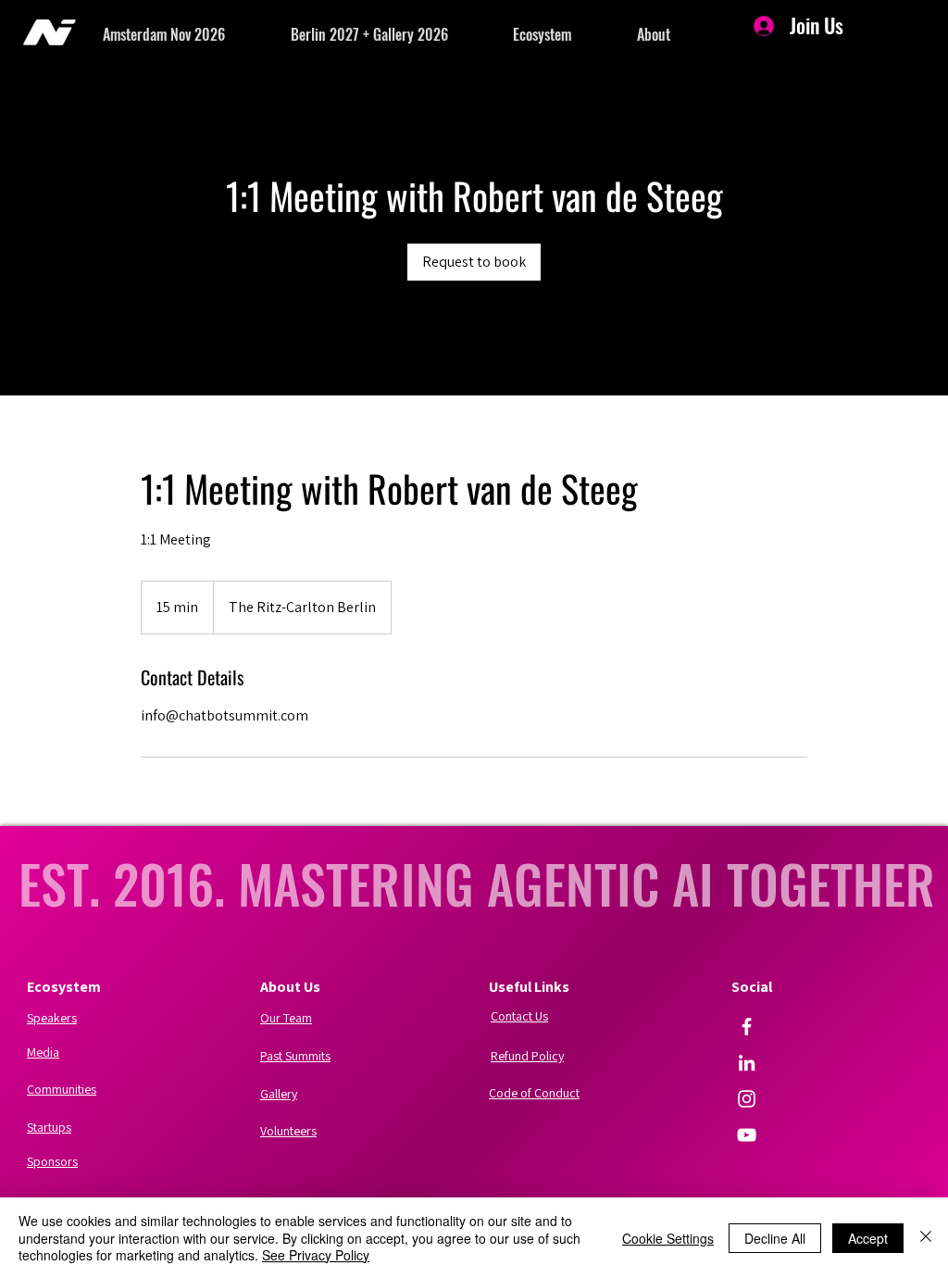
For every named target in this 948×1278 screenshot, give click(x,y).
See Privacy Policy (315, 1255)
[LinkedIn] (746, 1062)
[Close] (926, 1237)
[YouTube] (746, 1134)
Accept (868, 1238)
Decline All (774, 1238)
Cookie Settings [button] (668, 1238)
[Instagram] (746, 1098)
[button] (197, 34)
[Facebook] (746, 1026)
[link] (474, 262)
